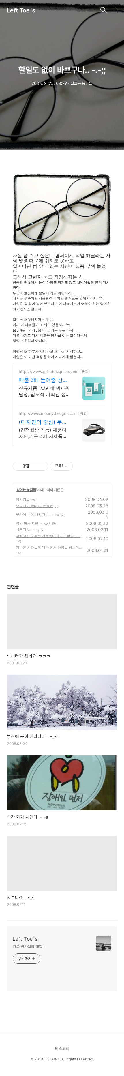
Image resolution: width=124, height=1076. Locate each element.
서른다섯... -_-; (27, 529)
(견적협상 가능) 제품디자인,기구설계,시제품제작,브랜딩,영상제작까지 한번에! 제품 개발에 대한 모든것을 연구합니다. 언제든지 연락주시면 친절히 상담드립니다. (44, 433)
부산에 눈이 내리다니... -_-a (37, 514)
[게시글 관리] (41, 466)
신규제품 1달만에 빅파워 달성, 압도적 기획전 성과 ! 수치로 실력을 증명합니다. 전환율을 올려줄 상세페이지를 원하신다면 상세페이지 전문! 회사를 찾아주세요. (44, 391)
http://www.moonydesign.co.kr (48, 413)
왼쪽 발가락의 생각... (29, 946)
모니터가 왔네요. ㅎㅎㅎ (34, 506)
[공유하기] (34, 466)
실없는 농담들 (26, 490)
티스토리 (62, 1048)
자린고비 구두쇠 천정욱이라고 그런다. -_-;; (49, 536)
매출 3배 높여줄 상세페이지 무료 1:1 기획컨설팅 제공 (45, 380)
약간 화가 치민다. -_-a (33, 523)
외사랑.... (23, 499)
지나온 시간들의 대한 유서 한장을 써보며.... (49, 547)
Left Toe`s (21, 10)
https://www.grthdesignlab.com (48, 371)
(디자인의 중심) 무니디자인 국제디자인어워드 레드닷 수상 (43, 422)
